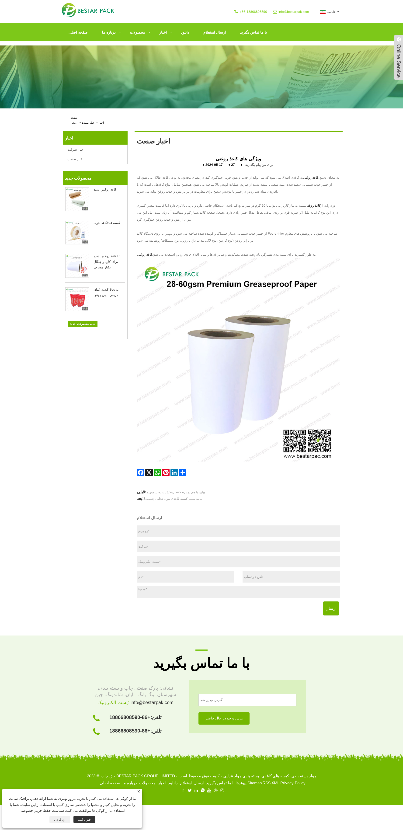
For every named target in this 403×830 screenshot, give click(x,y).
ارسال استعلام (214, 32)
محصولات (137, 32)
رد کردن (59, 819)
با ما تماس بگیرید (253, 32)
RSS (267, 783)
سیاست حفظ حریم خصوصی (42, 811)
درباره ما (109, 32)
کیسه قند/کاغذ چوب (107, 223)
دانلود (185, 32)
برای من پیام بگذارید (259, 165)
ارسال (331, 608)
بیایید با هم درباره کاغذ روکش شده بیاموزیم (175, 492)
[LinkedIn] (174, 472)
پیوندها (241, 783)
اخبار (163, 32)
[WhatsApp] (157, 472)
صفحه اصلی (78, 32)
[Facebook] (140, 472)
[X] (149, 472)
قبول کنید (84, 819)
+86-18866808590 (253, 12)
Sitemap (254, 783)
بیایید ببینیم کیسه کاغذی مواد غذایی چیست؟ (173, 498)
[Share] (182, 472)
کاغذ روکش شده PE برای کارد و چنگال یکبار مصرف (108, 261)
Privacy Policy (293, 783)
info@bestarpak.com (293, 12)
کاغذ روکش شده (105, 189)
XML (275, 783)
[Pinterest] (166, 472)
